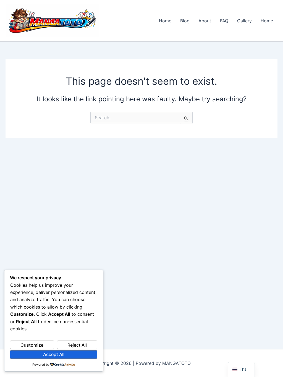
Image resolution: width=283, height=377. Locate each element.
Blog (185, 20)
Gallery (244, 20)
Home (165, 20)
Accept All (53, 354)
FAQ (224, 20)
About (204, 20)
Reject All (77, 345)
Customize (31, 345)
